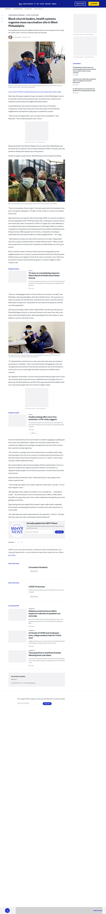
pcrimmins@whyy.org (29, 683)
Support (54, 4)
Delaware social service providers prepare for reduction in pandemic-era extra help (44, 613)
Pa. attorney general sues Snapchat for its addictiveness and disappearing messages (84, 89)
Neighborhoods (18, 8)
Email (21, 542)
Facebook (15, 542)
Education (48, 4)
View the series (34, 571)
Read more (14, 679)
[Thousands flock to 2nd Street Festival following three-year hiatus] (17, 657)
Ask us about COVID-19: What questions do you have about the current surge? (34, 92)
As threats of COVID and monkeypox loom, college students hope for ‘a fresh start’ (45, 635)
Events (42, 4)
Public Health (38, 8)
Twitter (18, 542)
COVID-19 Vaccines (32, 15)
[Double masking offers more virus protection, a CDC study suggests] (17, 422)
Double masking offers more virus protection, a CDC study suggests (43, 418)
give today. (12, 555)
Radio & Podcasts (28, 4)
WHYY (9, 3)
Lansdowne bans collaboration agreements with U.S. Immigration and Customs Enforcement (84, 80)
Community (8, 8)
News (20, 4)
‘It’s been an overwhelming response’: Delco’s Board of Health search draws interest (44, 275)
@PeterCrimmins (17, 683)
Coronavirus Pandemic (16, 15)
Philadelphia (28, 8)
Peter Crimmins (18, 37)
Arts (38, 4)
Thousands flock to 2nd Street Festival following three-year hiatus (45, 653)
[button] (7, 910)
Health (30, 270)
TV (35, 4)
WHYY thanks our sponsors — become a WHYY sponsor (35, 142)
